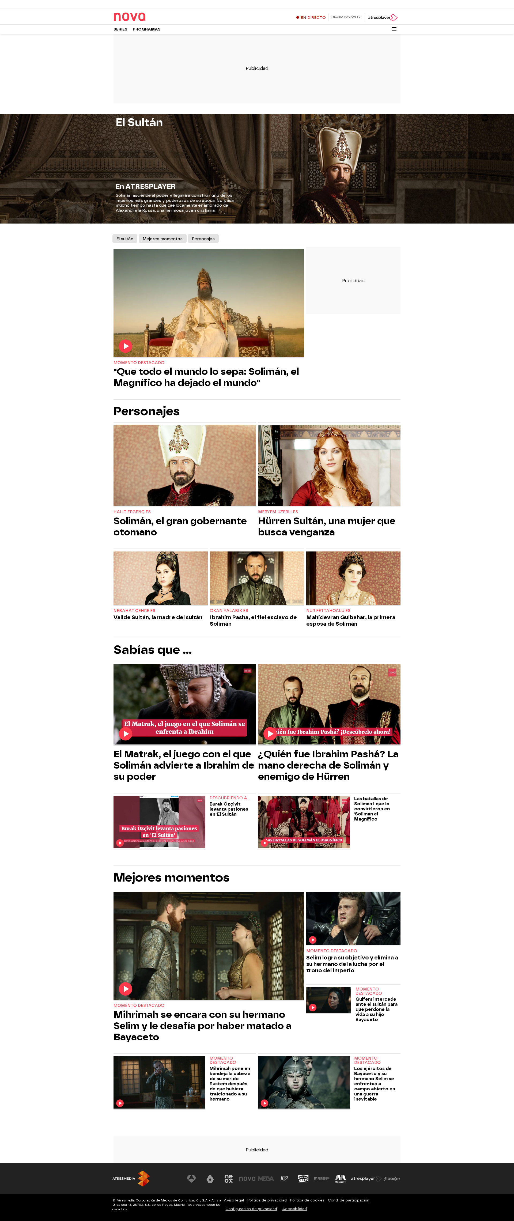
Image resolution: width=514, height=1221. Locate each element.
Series (120, 29)
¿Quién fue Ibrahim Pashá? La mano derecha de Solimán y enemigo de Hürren (328, 765)
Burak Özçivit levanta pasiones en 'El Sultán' (229, 809)
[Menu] (394, 29)
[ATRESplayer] (382, 17)
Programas (147, 29)
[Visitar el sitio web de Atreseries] (285, 1179)
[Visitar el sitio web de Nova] (247, 1179)
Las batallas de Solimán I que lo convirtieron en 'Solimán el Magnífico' (372, 809)
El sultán (124, 238)
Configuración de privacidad (251, 1209)
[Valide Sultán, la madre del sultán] (161, 578)
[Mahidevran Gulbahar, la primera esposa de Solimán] (353, 578)
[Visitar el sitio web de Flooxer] (392, 1179)
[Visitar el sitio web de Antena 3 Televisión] (191, 1179)
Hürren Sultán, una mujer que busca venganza (326, 526)
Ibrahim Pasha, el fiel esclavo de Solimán (253, 620)
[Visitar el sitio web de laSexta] (210, 1179)
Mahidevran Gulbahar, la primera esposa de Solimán (350, 620)
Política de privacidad (267, 1200)
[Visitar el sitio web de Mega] (266, 1179)
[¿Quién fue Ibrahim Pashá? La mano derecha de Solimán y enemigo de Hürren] (329, 705)
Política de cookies (307, 1200)
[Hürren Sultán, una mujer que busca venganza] (329, 466)
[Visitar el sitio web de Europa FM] (322, 1179)
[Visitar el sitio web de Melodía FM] (340, 1179)
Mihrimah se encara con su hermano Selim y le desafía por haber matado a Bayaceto (203, 1026)
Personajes (203, 238)
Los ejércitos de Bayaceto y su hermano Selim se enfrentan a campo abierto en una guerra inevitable (374, 1084)
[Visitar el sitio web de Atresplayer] (366, 1179)
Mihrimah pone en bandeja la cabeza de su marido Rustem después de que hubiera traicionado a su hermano (230, 1084)
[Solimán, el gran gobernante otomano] (185, 466)
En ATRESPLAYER (146, 186)
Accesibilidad (294, 1209)
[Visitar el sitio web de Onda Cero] (303, 1179)
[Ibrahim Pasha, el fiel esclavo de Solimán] (257, 578)
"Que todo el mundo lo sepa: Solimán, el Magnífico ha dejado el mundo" (206, 377)
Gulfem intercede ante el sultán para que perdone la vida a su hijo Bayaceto (377, 1009)
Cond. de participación (348, 1200)
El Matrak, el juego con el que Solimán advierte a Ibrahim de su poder (184, 765)
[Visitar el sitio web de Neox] (229, 1179)
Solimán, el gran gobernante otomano (180, 526)
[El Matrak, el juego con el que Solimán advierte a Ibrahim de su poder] (185, 705)
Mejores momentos (163, 238)
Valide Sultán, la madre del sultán (158, 617)
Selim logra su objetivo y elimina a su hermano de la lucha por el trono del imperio (352, 964)
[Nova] (147, 17)
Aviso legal (234, 1200)
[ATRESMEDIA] (131, 1179)
